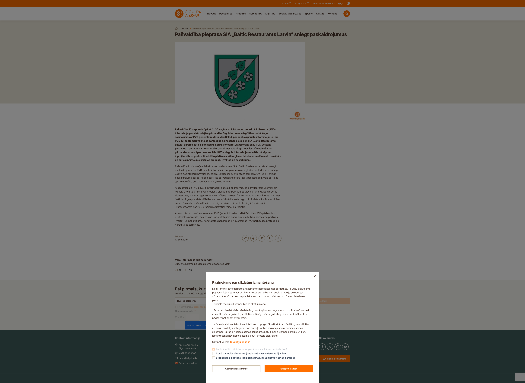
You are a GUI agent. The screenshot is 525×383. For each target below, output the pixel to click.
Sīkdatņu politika (240, 342)
